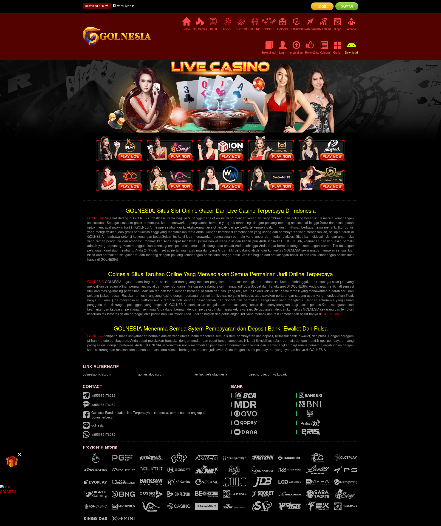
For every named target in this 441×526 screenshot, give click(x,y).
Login (282, 52)
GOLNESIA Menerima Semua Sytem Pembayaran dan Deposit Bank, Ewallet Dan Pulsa (221, 328)
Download (351, 52)
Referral (310, 52)
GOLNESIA (95, 218)
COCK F (269, 29)
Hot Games (200, 29)
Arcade (351, 29)
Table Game (324, 29)
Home (186, 29)
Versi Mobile (126, 5)
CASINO (255, 29)
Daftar (338, 52)
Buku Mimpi (269, 52)
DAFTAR (347, 6)
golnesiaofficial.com (97, 374)
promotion (296, 52)
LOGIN (322, 6)
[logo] (124, 36)
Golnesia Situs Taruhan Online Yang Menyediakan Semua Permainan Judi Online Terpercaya (220, 274)
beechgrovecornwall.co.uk (268, 374)
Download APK (94, 6)
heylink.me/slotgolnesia (210, 374)
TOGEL (227, 29)
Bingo (337, 29)
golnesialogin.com (151, 374)
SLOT (213, 29)
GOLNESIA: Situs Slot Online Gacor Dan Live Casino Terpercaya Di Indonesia (221, 210)
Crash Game (310, 29)
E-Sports (282, 29)
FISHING (296, 29)
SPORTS (241, 29)
